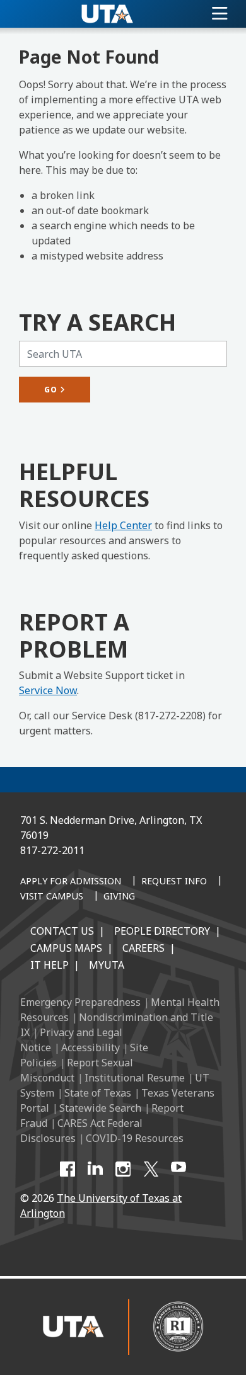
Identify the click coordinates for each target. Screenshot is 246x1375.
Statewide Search (100, 1108)
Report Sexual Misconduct (76, 1070)
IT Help (49, 965)
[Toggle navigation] (220, 14)
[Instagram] (123, 1169)
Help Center (123, 525)
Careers (143, 948)
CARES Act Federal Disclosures (81, 1130)
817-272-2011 (52, 850)
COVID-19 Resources (135, 1138)
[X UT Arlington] (150, 1169)
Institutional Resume (135, 1078)
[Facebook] (67, 1169)
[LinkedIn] (95, 1169)
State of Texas (97, 1093)
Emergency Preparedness (80, 1002)
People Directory (162, 931)
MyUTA (106, 965)
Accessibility (90, 1047)
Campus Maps (66, 948)
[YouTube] (178, 1169)
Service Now (48, 690)
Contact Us (62, 931)
